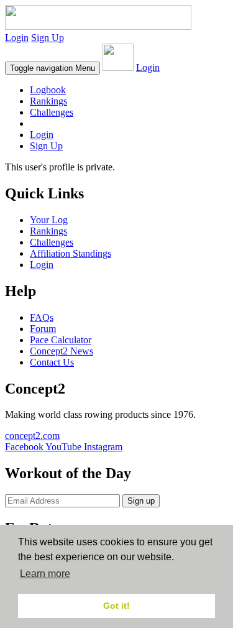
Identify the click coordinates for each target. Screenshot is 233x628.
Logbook (48, 90)
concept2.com (32, 435)
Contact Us (52, 362)
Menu (52, 68)
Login (17, 37)
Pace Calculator (60, 340)
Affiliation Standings (70, 253)
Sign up (141, 501)
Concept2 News (61, 351)
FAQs (41, 317)
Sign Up (47, 37)
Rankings (48, 101)
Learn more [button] (45, 573)
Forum (43, 328)
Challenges (51, 112)
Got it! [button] (116, 606)
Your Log (49, 220)
